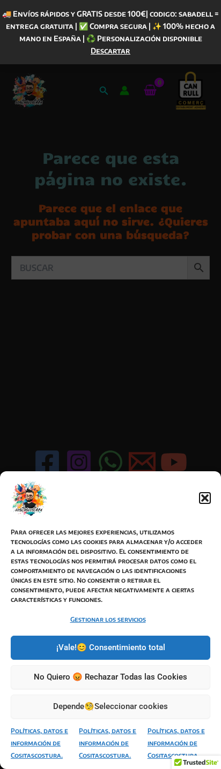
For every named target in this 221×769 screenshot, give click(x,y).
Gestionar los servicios (108, 619)
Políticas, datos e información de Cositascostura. (39, 743)
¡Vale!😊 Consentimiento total (110, 647)
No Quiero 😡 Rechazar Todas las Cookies (110, 677)
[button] (205, 498)
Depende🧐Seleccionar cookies (110, 706)
